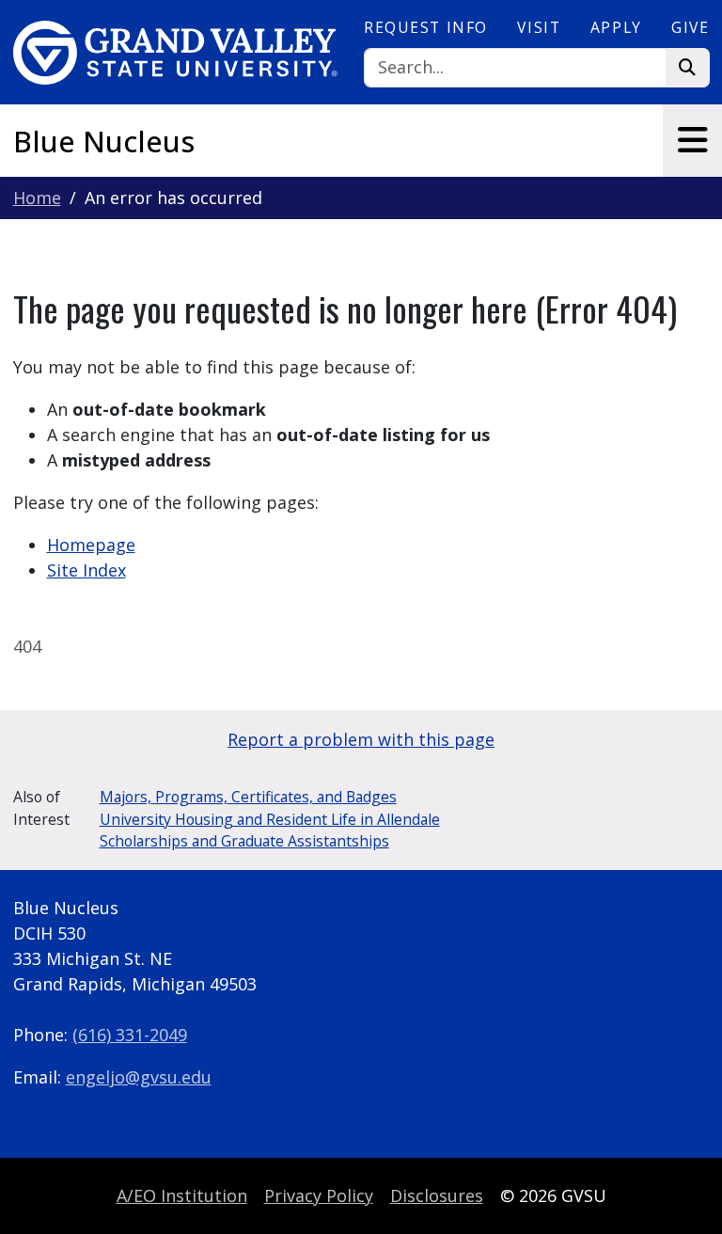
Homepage (91, 544)
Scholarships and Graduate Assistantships (244, 841)
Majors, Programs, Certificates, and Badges (248, 796)
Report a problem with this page (361, 739)
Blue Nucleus (104, 141)
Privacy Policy (318, 1195)
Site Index (86, 570)
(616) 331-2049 (129, 1034)
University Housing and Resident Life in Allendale (270, 819)
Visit (538, 27)
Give (690, 27)
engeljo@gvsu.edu (139, 1077)
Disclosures (436, 1195)
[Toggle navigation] (692, 140)
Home (37, 197)
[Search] (688, 68)
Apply (616, 27)
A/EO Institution (182, 1195)
